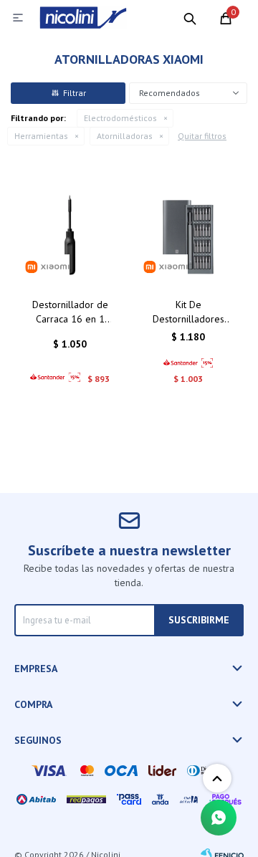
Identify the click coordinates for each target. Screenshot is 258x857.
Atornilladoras (125, 135)
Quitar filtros (202, 135)
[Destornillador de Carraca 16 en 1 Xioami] (70, 235)
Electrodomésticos (120, 117)
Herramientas (41, 135)
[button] (190, 18)
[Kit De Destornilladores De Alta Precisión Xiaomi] (188, 235)
